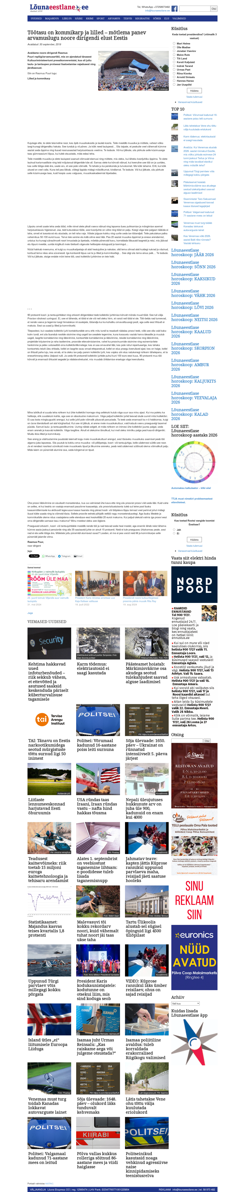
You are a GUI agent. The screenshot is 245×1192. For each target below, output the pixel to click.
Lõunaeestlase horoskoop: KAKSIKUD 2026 (193, 279)
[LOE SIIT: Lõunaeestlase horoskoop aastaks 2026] (194, 462)
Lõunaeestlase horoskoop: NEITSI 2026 (194, 317)
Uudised (36, 18)
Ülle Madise (183, 47)
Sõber (157, 18)
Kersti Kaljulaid (186, 62)
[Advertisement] (98, 116)
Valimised (179, 18)
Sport (100, 18)
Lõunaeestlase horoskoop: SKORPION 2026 (193, 348)
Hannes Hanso (185, 81)
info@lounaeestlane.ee (157, 10)
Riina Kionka (184, 73)
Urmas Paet (183, 69)
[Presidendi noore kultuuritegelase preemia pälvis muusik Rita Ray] (145, 583)
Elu (166, 18)
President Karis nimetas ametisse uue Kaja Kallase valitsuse (95, 599)
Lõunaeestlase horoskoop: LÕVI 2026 (192, 305)
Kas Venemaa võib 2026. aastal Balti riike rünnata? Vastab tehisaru (197, 239)
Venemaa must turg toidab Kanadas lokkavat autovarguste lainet (198, 226)
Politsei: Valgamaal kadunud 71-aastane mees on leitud (199, 213)
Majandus (52, 18)
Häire (79, 18)
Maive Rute (183, 55)
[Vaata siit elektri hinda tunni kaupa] (194, 585)
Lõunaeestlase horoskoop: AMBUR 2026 (190, 365)
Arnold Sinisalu (186, 77)
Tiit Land (182, 58)
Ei (178, 533)
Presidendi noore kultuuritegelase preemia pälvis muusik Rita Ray (140, 599)
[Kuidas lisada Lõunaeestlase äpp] (194, 1042)
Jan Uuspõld (184, 84)
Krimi (89, 18)
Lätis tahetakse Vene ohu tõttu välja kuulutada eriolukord (200, 127)
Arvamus (114, 18)
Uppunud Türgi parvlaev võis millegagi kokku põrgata (199, 172)
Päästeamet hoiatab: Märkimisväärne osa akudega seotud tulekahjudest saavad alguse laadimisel (200, 187)
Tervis (128, 18)
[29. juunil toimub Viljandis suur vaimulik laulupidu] (50, 583)
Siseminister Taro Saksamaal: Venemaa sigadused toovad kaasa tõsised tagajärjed (200, 202)
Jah (179, 530)
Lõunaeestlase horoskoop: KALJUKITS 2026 (193, 381)
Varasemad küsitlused (190, 102)
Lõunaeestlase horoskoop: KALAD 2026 (189, 414)
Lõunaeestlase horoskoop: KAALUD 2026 (191, 332)
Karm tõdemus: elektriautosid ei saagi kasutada (199, 138)
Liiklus (67, 18)
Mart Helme (183, 43)
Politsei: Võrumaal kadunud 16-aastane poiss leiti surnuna (200, 116)
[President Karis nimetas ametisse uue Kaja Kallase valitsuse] (97, 583)
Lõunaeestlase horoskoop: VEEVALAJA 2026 (194, 398)
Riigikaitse (142, 18)
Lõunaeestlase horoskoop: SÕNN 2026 (193, 264)
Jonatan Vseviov (186, 51)
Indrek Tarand (185, 66)
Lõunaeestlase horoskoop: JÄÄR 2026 (192, 252)
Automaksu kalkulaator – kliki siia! (191, 488)
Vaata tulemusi (194, 96)
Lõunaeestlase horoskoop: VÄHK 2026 (193, 293)
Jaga (30, 613)
